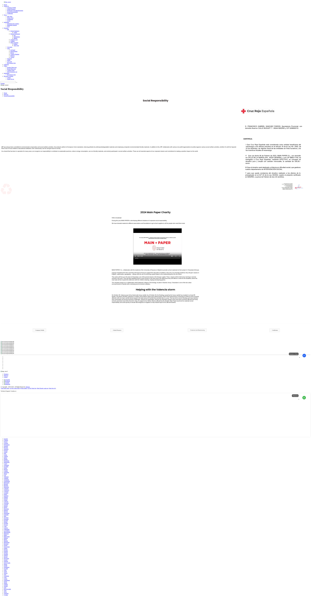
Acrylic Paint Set (31, 388)
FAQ (8, 26)
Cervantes (9, 47)
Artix (8, 48)
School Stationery (14, 31)
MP (8, 29)
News (5, 15)
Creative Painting (14, 54)
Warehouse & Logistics (13, 23)
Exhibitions (10, 19)
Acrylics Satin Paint (15, 388)
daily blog (9, 16)
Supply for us (10, 79)
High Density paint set (42, 388)
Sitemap (28, 387)
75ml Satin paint (5, 388)
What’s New (10, 18)
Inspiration (6, 73)
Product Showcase (12, 67)
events (8, 20)
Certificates (10, 13)
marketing (6, 22)
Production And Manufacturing (15, 10)
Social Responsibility (12, 12)
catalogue (6, 64)
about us (6, 94)
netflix (8, 60)
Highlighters (17, 37)
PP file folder (23, 388)
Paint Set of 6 (52, 388)
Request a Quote (293, 354)
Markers (12, 55)
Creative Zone (10, 70)
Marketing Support (12, 25)
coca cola (9, 61)
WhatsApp (295, 395)
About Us (6, 6)
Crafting (12, 41)
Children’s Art (14, 39)
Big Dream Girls (11, 63)
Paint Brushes (13, 51)
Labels (15, 32)
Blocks (12, 53)
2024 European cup (12, 72)
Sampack (9, 58)
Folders (15, 44)
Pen (15, 35)
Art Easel (12, 50)
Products (6, 28)
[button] (39, 330)
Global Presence (11, 9)
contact (9, 77)
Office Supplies (14, 42)
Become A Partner (8, 76)
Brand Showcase (11, 69)
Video (5, 66)
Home (5, 4)
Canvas (12, 57)
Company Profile (11, 7)
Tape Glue (16, 45)
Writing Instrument (15, 34)
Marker (15, 38)
